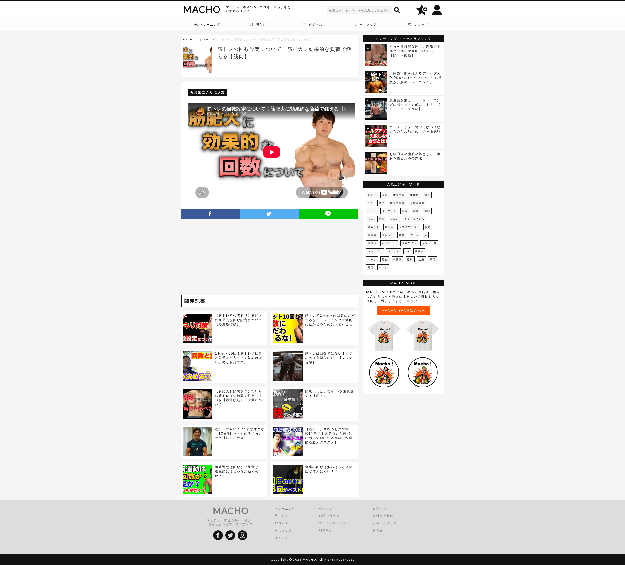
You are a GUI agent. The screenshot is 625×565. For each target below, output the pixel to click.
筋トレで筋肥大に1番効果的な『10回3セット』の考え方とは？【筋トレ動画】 (240, 433)
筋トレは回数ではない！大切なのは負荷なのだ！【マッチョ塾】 (329, 357)
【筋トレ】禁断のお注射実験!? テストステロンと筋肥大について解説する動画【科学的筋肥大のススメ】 (329, 435)
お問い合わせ (329, 516)
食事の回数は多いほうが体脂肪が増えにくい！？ (329, 469)
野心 (385, 259)
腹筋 (428, 227)
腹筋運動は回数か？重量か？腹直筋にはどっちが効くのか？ (238, 471)
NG (407, 251)
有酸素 (397, 259)
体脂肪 (414, 194)
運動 (427, 210)
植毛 (371, 219)
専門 (433, 259)
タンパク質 (429, 243)
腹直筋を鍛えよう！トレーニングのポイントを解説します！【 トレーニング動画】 (415, 104)
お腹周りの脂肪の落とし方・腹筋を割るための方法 (415, 156)
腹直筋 (372, 235)
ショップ (326, 508)
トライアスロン (409, 227)
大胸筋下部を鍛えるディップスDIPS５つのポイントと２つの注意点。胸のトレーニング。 (415, 77)
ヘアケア (393, 251)
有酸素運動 (417, 202)
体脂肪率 (399, 194)
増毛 (382, 202)
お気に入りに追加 (209, 92)
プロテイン (409, 243)
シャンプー (375, 251)
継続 (405, 210)
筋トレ (372, 194)
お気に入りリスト (386, 523)
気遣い (372, 243)
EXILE (372, 210)
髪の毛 (389, 227)
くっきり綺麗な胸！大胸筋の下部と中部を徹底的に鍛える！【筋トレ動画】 (415, 50)
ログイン (379, 508)
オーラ (372, 259)
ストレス (388, 235)
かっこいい (389, 243)
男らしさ (373, 227)
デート (414, 235)
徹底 (416, 210)
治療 (421, 259)
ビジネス (282, 523)
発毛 (371, 267)
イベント (282, 538)
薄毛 (427, 194)
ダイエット (389, 210)
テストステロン (414, 219)
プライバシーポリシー (336, 523)
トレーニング (208, 39)
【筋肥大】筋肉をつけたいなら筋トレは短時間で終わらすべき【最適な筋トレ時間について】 (238, 397)
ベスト (383, 267)
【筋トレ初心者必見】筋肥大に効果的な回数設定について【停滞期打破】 (238, 320)
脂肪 (410, 259)
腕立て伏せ (397, 202)
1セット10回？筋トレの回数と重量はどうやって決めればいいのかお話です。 (238, 357)
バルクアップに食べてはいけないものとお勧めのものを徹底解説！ (415, 131)
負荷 (402, 235)
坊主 (382, 219)
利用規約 (326, 530)
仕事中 (419, 251)
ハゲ (371, 202)
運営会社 (379, 530)
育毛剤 (394, 219)
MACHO (202, 9)
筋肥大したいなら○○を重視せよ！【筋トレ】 (329, 393)
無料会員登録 (383, 516)
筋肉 (385, 194)
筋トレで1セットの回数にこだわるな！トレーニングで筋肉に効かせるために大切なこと (330, 320)
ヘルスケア (283, 530)
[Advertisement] (225, 258)
